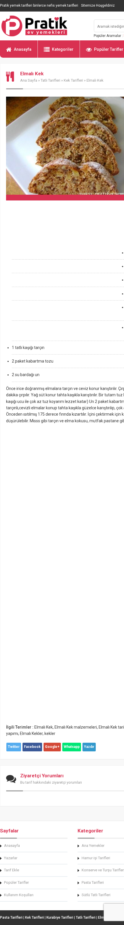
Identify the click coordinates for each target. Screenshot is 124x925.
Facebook (32, 747)
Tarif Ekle (11, 870)
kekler (49, 733)
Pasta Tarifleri (11, 917)
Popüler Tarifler (16, 882)
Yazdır (89, 747)
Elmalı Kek (43, 727)
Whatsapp (72, 747)
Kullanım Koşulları (18, 895)
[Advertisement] (62, 279)
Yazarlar (10, 858)
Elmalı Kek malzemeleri (76, 727)
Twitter (14, 747)
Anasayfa (22, 49)
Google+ (52, 747)
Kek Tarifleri (73, 80)
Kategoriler (63, 49)
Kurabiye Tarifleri (59, 917)
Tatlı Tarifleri (50, 80)
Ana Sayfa (28, 80)
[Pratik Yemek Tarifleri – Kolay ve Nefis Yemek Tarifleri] (43, 26)
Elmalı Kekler (31, 733)
